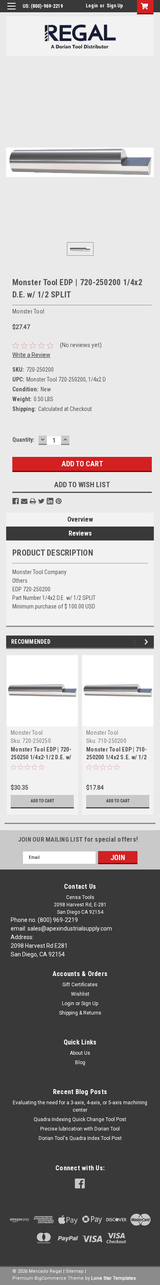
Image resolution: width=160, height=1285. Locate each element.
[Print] (33, 501)
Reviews (80, 533)
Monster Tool (27, 732)
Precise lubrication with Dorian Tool (80, 1129)
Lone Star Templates (113, 1278)
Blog (80, 1062)
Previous (136, 642)
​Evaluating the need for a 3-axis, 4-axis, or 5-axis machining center (80, 1106)
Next (147, 642)
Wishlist (80, 994)
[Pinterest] (58, 501)
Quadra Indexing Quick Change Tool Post (80, 1119)
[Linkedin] (50, 501)
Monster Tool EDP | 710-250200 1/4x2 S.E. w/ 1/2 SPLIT (116, 757)
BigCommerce (50, 1278)
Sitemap (75, 1271)
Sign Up (115, 6)
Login (92, 6)
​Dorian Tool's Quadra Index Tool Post (80, 1138)
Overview (80, 519)
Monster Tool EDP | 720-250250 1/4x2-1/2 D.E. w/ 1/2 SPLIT (41, 757)
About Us (80, 1053)
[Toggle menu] (11, 11)
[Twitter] (41, 501)
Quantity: (23, 439)
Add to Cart (42, 801)
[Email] (24, 501)
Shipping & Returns (80, 1013)
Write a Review (31, 355)
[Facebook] (15, 501)
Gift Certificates (80, 985)
